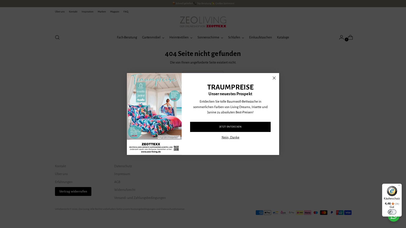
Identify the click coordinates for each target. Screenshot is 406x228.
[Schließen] (274, 78)
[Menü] (399, 186)
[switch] (392, 211)
